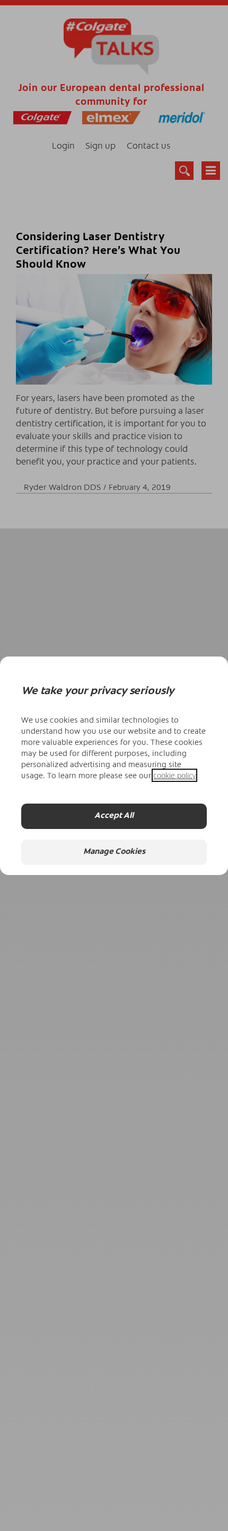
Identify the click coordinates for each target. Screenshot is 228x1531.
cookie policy (174, 775)
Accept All (114, 816)
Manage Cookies (114, 852)
